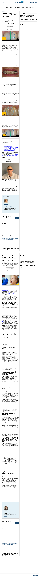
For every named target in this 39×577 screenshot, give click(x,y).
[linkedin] (8, 29)
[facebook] (7, 29)
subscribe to (8, 155)
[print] (18, 29)
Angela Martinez (8, 499)
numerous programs (5, 290)
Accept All (35, 575)
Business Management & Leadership (19, 7)
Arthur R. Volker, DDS (10, 23)
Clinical (11, 7)
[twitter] (10, 29)
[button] (2, 2)
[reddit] (11, 29)
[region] (19, 575)
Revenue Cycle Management (30, 7)
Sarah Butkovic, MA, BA (10, 267)
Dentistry (3, 11)
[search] (3, 2)
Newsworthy (7, 7)
